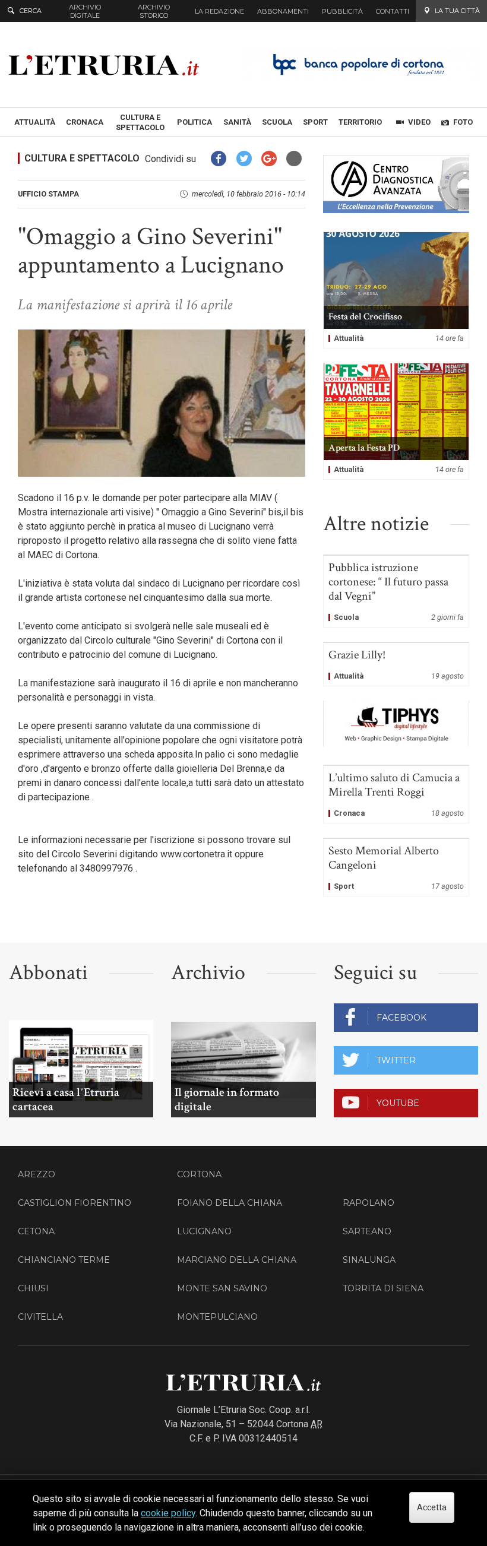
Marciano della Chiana (236, 1259)
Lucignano (204, 1231)
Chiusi (33, 1288)
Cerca (31, 11)
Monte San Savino (222, 1288)
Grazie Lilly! (396, 664)
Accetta (432, 1507)
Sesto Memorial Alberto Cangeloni (396, 867)
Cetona (36, 1231)
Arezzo (36, 1174)
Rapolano (368, 1202)
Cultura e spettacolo (82, 158)
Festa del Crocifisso (396, 290)
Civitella (40, 1316)
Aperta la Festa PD (396, 421)
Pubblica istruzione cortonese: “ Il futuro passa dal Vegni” (396, 591)
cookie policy (168, 1513)
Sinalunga (369, 1259)
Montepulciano (217, 1316)
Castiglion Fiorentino (74, 1202)
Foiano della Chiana (229, 1202)
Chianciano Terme (64, 1259)
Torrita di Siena (383, 1288)
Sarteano (367, 1231)
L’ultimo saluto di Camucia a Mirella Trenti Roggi (396, 794)
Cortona (199, 1174)
